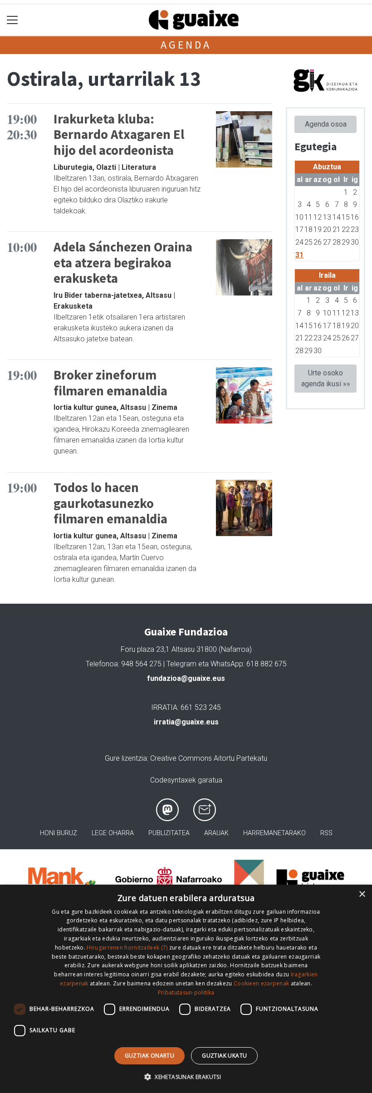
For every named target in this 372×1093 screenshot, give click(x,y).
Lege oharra (113, 833)
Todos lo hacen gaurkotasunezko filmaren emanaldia (110, 503)
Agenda (186, 45)
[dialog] (186, 989)
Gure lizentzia (126, 758)
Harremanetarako (274, 833)
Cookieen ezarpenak (261, 983)
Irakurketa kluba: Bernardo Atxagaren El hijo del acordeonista (119, 134)
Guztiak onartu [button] (150, 1055)
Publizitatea (169, 833)
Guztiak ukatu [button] (224, 1055)
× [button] (361, 894)
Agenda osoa (326, 124)
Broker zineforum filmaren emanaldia (110, 383)
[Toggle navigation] (12, 20)
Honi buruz (58, 833)
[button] (186, 1076)
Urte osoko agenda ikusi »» (325, 378)
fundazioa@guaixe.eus (186, 678)
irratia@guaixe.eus (186, 722)
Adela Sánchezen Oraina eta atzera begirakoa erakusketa (123, 262)
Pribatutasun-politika (186, 992)
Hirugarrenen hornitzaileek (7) (127, 947)
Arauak (216, 833)
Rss (326, 833)
